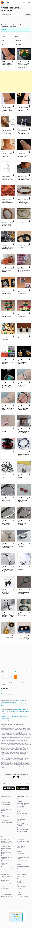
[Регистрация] (29, 3)
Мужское (15, 24)
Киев (7, 711)
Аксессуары (23, 24)
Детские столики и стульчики (22, 832)
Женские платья (5, 802)
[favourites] (8, 3)
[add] (19, 3)
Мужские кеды (21, 839)
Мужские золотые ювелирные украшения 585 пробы (13, 704)
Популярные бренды (23, 879)
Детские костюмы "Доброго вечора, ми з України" (6, 843)
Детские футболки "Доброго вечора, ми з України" (6, 857)
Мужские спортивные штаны (23, 857)
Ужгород (3, 713)
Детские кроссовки (6, 892)
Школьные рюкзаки (6, 894)
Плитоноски (4, 813)
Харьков (27, 711)
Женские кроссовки (22, 796)
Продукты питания (6, 874)
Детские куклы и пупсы (5, 880)
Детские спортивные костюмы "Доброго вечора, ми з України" (6, 862)
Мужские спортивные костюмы (23, 842)
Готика (2, 705)
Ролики (3, 886)
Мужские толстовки (22, 860)
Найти (28, 14)
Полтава (13, 711)
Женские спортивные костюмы (7, 799)
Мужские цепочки (5, 718)
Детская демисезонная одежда (21, 819)
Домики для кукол (6, 839)
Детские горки (5, 836)
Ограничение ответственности (21, 885)
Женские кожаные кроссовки (6, 810)
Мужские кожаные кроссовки (22, 850)
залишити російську (16, 923)
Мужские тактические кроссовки (23, 867)
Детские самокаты (22, 813)
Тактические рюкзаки (7, 822)
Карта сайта (20, 872)
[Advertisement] (16, 20)
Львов (2, 711)
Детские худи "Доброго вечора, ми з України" (22, 824)
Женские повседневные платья (5, 816)
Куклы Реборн (5, 872)
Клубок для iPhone (22, 894)
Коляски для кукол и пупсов (6, 877)
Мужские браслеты (19, 700)
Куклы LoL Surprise (22, 815)
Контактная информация (20, 882)
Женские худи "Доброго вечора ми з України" (22, 800)
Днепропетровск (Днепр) (20, 709)
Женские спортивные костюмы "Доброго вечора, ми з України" (23, 805)
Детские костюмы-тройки (6, 849)
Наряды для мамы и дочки (22, 810)
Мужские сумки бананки (21, 863)
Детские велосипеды (6, 867)
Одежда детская (5, 846)
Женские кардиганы (6, 804)
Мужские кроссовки (22, 836)
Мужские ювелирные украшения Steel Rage (11, 720)
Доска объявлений (6, 24)
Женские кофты (5, 820)
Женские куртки (5, 796)
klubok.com (2, 2)
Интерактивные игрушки (5, 889)
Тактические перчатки (20, 854)
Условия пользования (20, 889)
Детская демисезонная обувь (23, 828)
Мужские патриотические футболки (21, 846)
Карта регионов (21, 874)
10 (11, 677)
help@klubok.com (22, 892)
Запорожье (19, 711)
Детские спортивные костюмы (6, 897)
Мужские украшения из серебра (8, 702)
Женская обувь (5, 807)
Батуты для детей (6, 883)
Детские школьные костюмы (6, 853)
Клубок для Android (22, 896)
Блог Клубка (20, 876)
